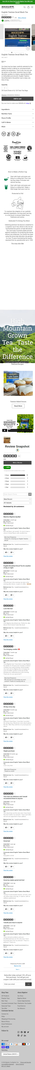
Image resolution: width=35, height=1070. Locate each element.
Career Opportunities (24, 1001)
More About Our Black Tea (17, 363)
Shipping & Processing (8, 1019)
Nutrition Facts (7, 114)
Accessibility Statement (8, 1064)
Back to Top (17, 965)
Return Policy (6, 1021)
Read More (18, 406)
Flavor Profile (6, 118)
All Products (5, 996)
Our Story (20, 996)
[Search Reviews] (30, 494)
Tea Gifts (4, 1008)
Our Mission (21, 1008)
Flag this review (8, 556)
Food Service (21, 1006)
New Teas (5, 1001)
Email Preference (7, 1024)
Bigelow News (22, 998)
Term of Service (20, 1064)
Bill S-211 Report (6, 1066)
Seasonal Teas (6, 1006)
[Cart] (28, 7)
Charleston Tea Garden (24, 1003)
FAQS (3, 127)
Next (18, 969)
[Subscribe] (28, 984)
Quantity (4, 85)
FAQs (3, 1016)
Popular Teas (6, 998)
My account (5, 1026)
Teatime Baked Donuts (18, 402)
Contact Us (5, 1014)
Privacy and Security (25, 1062)
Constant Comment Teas (9, 1003)
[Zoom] (28, 48)
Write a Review (22, 17)
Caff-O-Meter (6, 122)
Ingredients (6, 109)
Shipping (4, 95)
